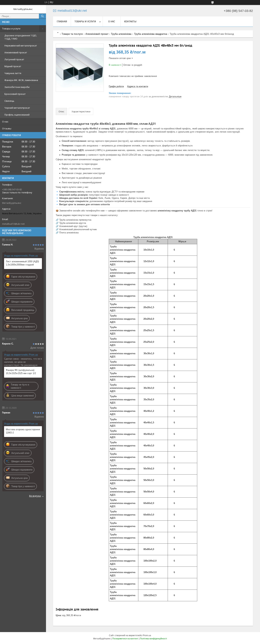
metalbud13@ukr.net (13, 223)
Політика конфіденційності (153, 638)
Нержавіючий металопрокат (20, 45)
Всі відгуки (35, 495)
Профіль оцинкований (17, 114)
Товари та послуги (72, 33)
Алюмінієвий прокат (15, 52)
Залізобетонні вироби (17, 87)
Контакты (130, 21)
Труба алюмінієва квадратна (150, 33)
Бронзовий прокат (15, 94)
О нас (5, 121)
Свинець (9, 100)
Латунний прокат (14, 59)
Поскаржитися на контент (125, 638)
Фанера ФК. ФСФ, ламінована (21, 80)
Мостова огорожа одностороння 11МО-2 (23, 431)
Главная (62, 21)
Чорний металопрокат (17, 107)
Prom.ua (147, 635)
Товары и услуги (11, 28)
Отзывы (6, 128)
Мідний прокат (12, 66)
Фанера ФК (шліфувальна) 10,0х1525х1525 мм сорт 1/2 (21, 372)
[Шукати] (42, 16)
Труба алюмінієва (121, 33)
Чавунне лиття (12, 73)
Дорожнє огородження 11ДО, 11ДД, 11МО (20, 37)
